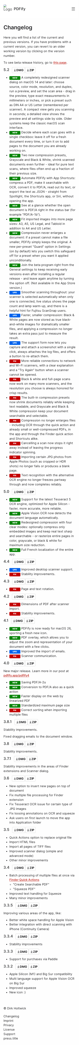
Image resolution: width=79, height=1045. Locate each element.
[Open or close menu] (73, 9)
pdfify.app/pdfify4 (16, 675)
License (9, 1029)
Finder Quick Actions (24, 880)
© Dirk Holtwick (14, 1008)
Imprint (8, 1020)
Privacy (8, 1025)
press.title (10, 1038)
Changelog (11, 1016)
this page (60, 62)
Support (9, 1034)
